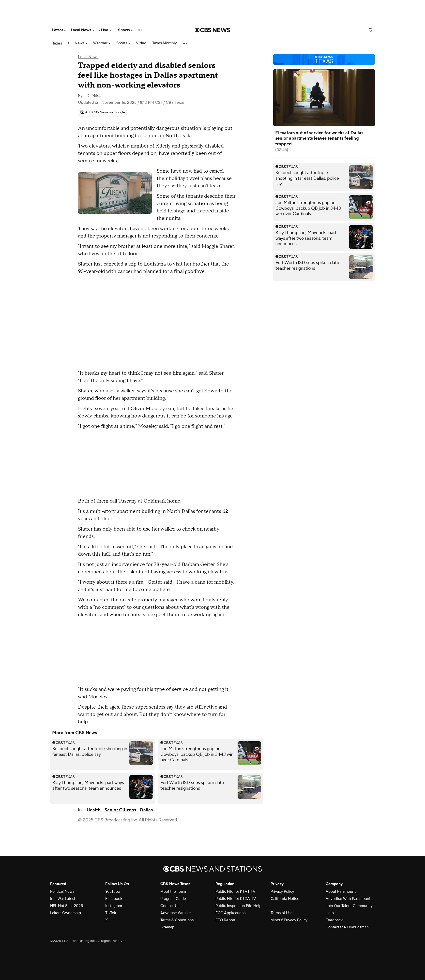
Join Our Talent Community (349, 906)
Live (105, 30)
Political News (62, 891)
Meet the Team (173, 891)
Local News (81, 30)
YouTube (112, 891)
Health (94, 810)
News (80, 43)
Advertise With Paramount (348, 899)
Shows (124, 30)
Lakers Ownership (65, 913)
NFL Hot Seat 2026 (66, 906)
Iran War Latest (62, 899)
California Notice (285, 899)
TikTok (110, 913)
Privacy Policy (282, 891)
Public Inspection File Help (238, 906)
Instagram (113, 906)
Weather (100, 43)
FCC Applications (230, 913)
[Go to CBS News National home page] (212, 30)
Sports (122, 43)
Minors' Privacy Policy (289, 920)
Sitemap (167, 927)
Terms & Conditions (177, 920)
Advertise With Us (175, 913)
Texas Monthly (164, 43)
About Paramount (341, 891)
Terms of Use (282, 913)
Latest (58, 30)
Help (330, 913)
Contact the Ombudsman (347, 927)
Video (141, 43)
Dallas (146, 810)
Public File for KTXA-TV (235, 899)
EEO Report (225, 920)
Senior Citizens (120, 810)
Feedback (334, 920)
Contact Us (169, 906)
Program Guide (173, 899)
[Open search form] (370, 30)
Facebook (113, 899)
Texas (57, 43)
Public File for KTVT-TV (235, 891)
